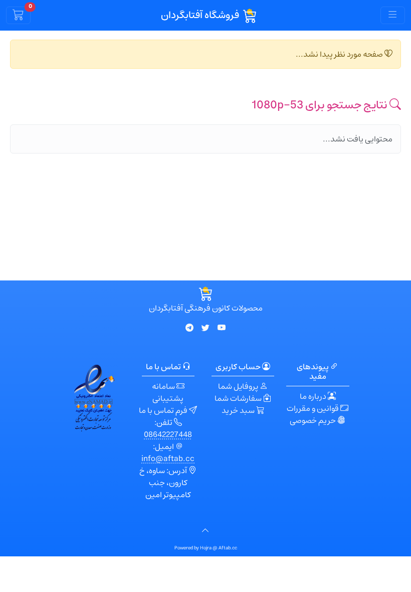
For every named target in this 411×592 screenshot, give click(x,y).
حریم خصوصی (313, 420)
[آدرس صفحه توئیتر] (205, 328)
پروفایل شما (239, 386)
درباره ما (314, 396)
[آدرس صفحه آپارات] (222, 328)
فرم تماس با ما (164, 410)
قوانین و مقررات (313, 408)
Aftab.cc (228, 548)
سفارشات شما (239, 398)
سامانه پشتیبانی (168, 392)
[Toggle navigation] (392, 15)
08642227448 (168, 434)
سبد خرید (239, 410)
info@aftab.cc (167, 459)
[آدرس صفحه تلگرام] (189, 328)
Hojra (206, 548)
